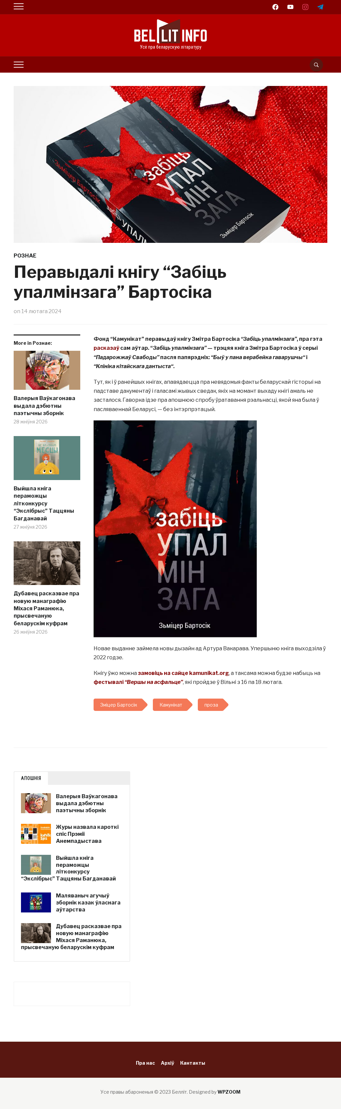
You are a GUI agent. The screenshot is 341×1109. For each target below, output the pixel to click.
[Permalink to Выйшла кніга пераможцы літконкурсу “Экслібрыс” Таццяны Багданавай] (47, 460)
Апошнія (31, 778)
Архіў (167, 1063)
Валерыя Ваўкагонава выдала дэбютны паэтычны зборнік (44, 405)
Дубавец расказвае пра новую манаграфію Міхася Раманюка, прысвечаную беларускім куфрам (46, 608)
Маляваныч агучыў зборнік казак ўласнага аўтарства (88, 902)
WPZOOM (228, 1092)
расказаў (106, 348)
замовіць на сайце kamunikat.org (183, 673)
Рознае (25, 256)
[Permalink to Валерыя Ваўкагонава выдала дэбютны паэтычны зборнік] (47, 373)
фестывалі (138, 682)
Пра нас (145, 1063)
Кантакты (192, 1063)
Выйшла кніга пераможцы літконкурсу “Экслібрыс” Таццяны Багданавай (44, 503)
